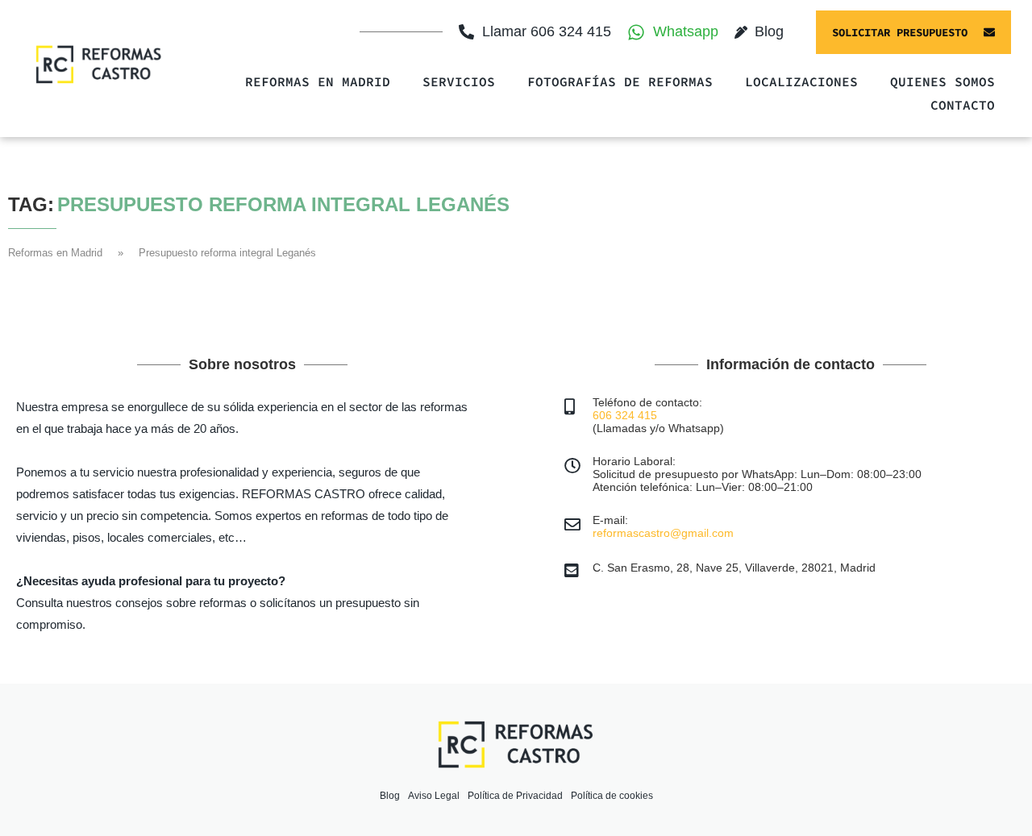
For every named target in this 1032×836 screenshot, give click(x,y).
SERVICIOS (458, 81)
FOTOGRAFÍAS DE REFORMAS (620, 81)
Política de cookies (612, 795)
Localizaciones (801, 81)
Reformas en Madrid (317, 81)
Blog (390, 795)
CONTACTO (962, 105)
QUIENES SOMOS (942, 81)
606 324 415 (625, 415)
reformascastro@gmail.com (663, 532)
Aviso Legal (434, 795)
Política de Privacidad (515, 795)
